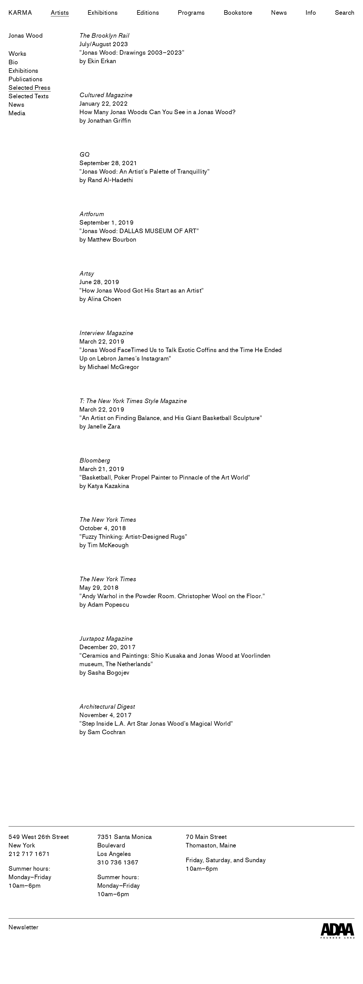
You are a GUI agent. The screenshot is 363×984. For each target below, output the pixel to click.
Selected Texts (29, 96)
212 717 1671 (29, 853)
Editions (148, 12)
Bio (13, 62)
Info (311, 12)
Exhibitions (103, 12)
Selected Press (30, 87)
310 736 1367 (118, 862)
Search (344, 12)
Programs (191, 12)
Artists (60, 12)
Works (18, 53)
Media (17, 113)
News (279, 12)
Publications (26, 79)
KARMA (20, 12)
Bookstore (238, 12)
